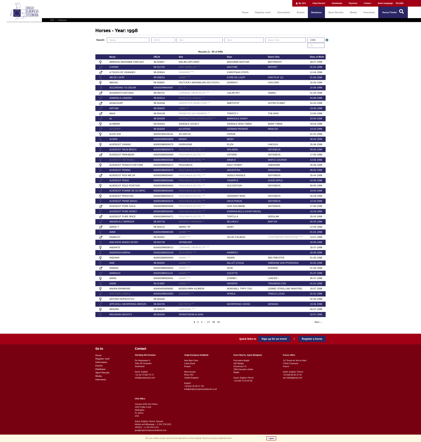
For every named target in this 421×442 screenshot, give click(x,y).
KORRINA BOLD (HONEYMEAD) (244, 211)
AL (110, 118)
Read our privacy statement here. (217, 438)
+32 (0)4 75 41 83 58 (243, 381)
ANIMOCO (114, 273)
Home (245, 12)
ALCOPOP (114, 129)
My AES (302, 3)
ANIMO (184, 77)
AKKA (112, 113)
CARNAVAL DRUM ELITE (194, 93)
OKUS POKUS (234, 201)
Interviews (369, 12)
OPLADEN (232, 149)
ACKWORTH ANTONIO (121, 93)
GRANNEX (186, 72)
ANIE (112, 263)
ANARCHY (114, 237)
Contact (367, 3)
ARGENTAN (274, 170)
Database (316, 12)
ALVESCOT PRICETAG (121, 196)
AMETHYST (233, 103)
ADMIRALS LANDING (120, 98)
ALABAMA (114, 123)
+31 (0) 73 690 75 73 (144, 375)
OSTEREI (232, 154)
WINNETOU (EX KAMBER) (194, 113)
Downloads (337, 3)
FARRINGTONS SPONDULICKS (197, 118)
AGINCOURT (116, 103)
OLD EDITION (234, 185)
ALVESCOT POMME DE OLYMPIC (127, 190)
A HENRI (113, 67)
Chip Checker (318, 3)
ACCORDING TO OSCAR (122, 87)
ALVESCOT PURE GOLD (122, 206)
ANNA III (231, 160)
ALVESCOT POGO (119, 180)
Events (301, 12)
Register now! (263, 12)
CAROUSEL (187, 309)
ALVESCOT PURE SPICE (122, 216)
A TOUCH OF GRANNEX (122, 72)
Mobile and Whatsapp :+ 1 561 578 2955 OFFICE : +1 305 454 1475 (153, 426)
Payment (353, 3)
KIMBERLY (232, 252)
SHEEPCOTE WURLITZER (194, 103)
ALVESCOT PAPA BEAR (121, 154)
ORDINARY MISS (236, 196)
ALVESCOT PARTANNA (121, 160)
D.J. (182, 87)
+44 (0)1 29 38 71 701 (194, 386)
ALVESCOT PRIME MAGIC (123, 201)
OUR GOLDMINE (236, 206)
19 (218, 322)
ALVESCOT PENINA (119, 170)
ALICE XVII (115, 134)
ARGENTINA (233, 170)
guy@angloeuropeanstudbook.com (150, 430)
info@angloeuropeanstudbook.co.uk (200, 389)
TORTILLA (232, 216)
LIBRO (184, 108)
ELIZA (230, 144)
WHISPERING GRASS (238, 304)
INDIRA (231, 257)
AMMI (112, 232)
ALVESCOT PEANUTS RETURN (126, 165)
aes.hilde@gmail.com (292, 378)
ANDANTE (114, 247)
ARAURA (114, 309)
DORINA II (232, 82)
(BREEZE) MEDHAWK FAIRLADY (126, 62)
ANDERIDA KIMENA (119, 252)
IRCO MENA (187, 252)
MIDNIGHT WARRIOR (191, 221)
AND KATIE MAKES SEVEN (123, 242)
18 (213, 322)
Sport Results (336, 12)
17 (208, 322)
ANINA (112, 278)
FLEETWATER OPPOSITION (285, 237)
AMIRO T (114, 227)
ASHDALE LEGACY (189, 123)
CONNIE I (232, 278)
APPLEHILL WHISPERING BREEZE (127, 304)
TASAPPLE (232, 180)
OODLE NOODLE (236, 175)
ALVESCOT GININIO (120, 144)
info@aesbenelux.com (145, 378)
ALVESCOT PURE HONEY (123, 211)
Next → (318, 322)
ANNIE (112, 283)
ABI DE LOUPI (116, 77)
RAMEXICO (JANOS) (191, 98)
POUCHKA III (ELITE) (192, 149)
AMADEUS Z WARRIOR (121, 221)
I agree (271, 438)
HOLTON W (186, 304)
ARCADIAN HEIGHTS (120, 314)
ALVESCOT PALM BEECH (122, 149)
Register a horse (312, 338)
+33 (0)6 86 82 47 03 (292, 375)
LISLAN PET (233, 93)
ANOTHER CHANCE (120, 293)
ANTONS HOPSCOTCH (121, 299)
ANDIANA (114, 257)
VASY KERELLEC (189, 67)
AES (52, 20)
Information (283, 12)
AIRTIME (114, 108)
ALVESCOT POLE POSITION (124, 185)
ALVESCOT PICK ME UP (122, 175)
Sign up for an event (274, 338)
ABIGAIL (113, 82)
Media (353, 12)
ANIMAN (113, 268)
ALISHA (113, 139)
